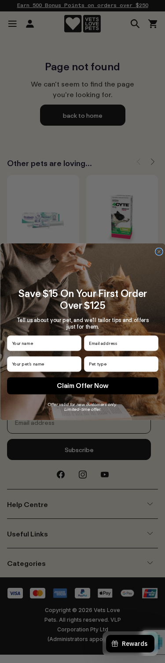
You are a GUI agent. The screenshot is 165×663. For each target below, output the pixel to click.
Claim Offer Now (83, 385)
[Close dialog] (158, 251)
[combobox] (119, 364)
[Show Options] (153, 364)
